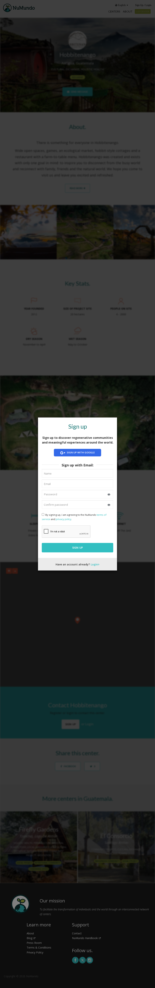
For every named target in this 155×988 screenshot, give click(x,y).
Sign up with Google (80, 452)
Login (94, 564)
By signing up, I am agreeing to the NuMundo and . (74, 517)
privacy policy (63, 519)
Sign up (77, 547)
